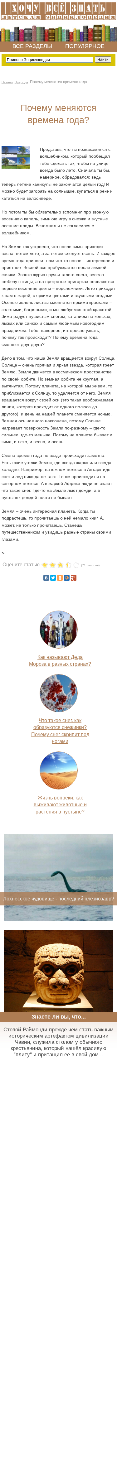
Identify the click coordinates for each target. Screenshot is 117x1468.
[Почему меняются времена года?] (16, 167)
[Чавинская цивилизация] (58, 1007)
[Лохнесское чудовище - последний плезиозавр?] (58, 919)
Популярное (85, 46)
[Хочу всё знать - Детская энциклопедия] (58, 20)
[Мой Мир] (67, 578)
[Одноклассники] (60, 578)
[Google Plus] (73, 578)
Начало (7, 82)
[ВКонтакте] (46, 578)
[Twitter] (53, 578)
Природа (21, 82)
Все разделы (32, 46)
